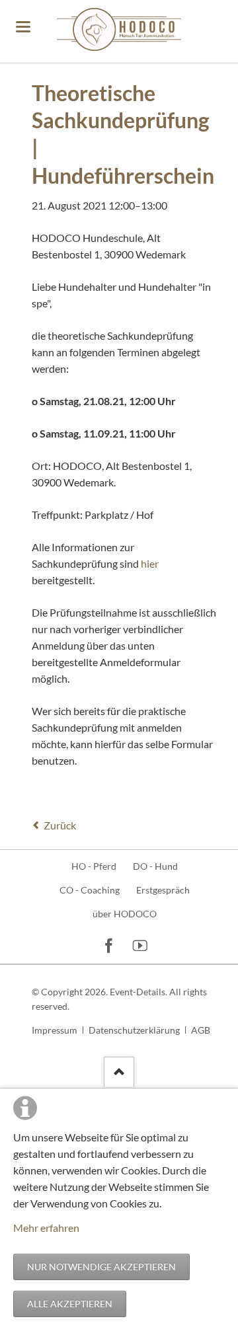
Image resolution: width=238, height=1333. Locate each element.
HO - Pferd (93, 866)
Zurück (60, 825)
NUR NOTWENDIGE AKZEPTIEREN (101, 1266)
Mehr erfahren (46, 1227)
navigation (23, 27)
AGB (200, 1030)
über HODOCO (125, 913)
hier (150, 563)
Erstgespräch (163, 889)
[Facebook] (109, 945)
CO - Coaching (90, 889)
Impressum (54, 1030)
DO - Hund (155, 866)
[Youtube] (140, 945)
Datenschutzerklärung (134, 1030)
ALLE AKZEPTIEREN (69, 1303)
